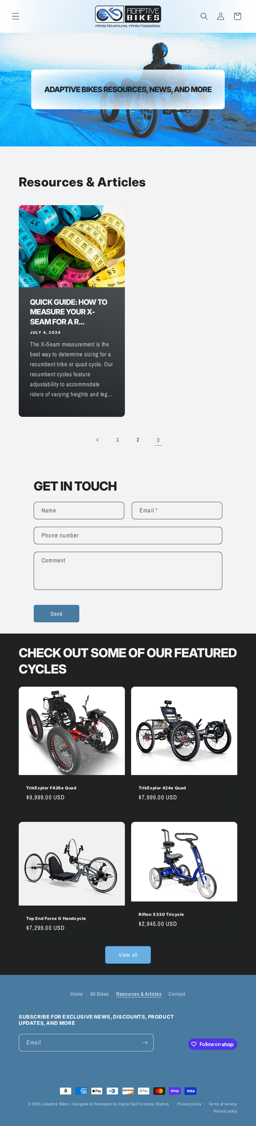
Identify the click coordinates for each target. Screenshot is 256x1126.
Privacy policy (189, 1104)
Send (57, 614)
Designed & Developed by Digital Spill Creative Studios (120, 1104)
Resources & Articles (138, 993)
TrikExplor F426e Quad (51, 787)
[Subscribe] (145, 1042)
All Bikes (99, 993)
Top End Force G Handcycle (56, 918)
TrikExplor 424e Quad (162, 787)
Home (77, 993)
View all (128, 955)
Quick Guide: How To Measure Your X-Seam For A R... (68, 312)
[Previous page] (97, 440)
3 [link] (158, 440)
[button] (15, 16)
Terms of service (223, 1104)
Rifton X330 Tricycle (161, 913)
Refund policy (225, 1111)
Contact (177, 993)
